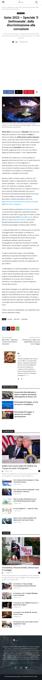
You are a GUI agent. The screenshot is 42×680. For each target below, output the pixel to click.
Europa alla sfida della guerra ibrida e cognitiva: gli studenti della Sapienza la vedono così (25, 394)
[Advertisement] (21, 67)
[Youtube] (26, 668)
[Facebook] (4, 329)
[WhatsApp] (17, 329)
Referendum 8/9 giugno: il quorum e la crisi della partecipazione (24, 414)
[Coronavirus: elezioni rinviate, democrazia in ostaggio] (21, 551)
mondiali (9, 319)
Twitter (27, 375)
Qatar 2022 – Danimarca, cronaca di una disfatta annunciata (10, 342)
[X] (8, 329)
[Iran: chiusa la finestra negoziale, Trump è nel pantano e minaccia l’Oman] (7, 492)
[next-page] (6, 422)
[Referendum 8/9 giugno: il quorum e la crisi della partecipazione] (7, 415)
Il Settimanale (10, 7)
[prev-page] (3, 422)
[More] (37, 92)
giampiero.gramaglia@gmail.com (23, 663)
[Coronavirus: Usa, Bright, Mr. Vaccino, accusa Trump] (7, 614)
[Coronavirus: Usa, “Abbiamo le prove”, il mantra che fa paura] (7, 605)
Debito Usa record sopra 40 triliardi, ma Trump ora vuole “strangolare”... (19, 467)
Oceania (29, 217)
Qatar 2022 (16, 319)
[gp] (13, 42)
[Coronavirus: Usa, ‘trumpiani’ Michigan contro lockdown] (7, 595)
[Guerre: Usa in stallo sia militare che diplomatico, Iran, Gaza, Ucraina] (7, 520)
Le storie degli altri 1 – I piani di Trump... (26, 508)
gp (16, 42)
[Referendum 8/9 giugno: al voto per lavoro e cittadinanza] (7, 405)
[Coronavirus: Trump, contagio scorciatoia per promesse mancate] (7, 586)
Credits (35, 676)
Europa (21, 217)
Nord (13, 220)
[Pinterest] (13, 329)
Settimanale (24, 319)
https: (19, 356)
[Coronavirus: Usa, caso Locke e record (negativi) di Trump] (7, 624)
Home (3, 7)
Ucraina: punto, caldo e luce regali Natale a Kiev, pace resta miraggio (31, 342)
